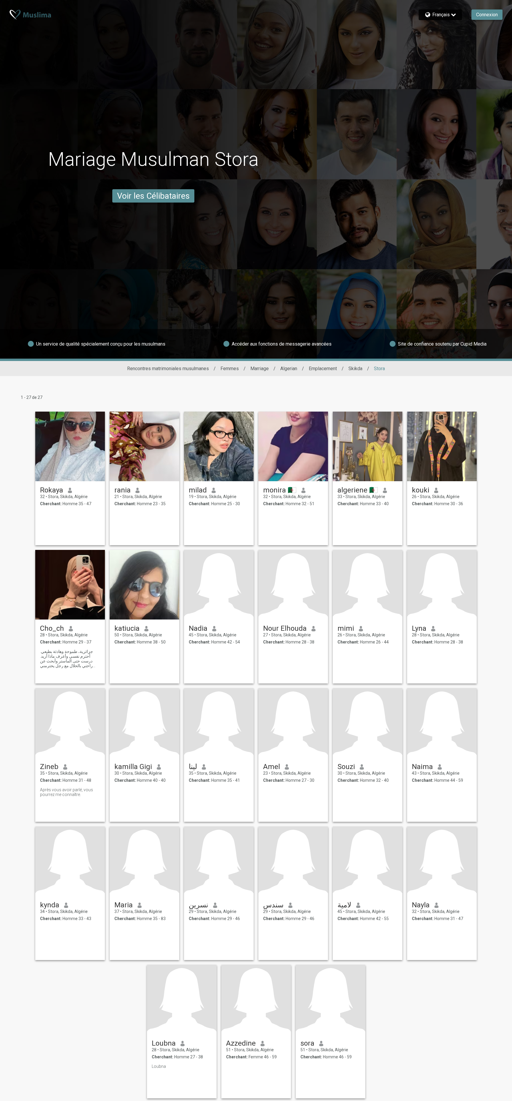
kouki (420, 490)
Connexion (487, 14)
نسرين (198, 905)
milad (198, 490)
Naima (422, 767)
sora (307, 1043)
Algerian (288, 368)
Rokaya (51, 490)
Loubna (164, 1043)
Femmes (229, 368)
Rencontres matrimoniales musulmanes (168, 368)
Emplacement (323, 368)
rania (122, 490)
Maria (123, 905)
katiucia (127, 628)
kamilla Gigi (133, 767)
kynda (49, 905)
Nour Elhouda (285, 628)
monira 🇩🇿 (280, 490)
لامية (344, 905)
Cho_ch (52, 628)
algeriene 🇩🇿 (357, 490)
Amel (271, 767)
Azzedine (241, 1043)
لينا (193, 767)
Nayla (421, 905)
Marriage (259, 368)
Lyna (419, 628)
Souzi (346, 767)
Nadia (198, 628)
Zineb (49, 767)
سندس (273, 905)
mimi (345, 628)
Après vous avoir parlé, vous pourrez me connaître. (66, 792)
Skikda (355, 368)
